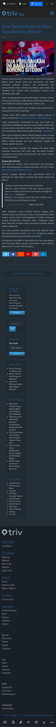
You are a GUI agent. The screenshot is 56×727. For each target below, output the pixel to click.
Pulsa (4, 582)
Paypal (5, 617)
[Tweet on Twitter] (6, 254)
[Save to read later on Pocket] (35, 254)
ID (47, 4)
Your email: (13, 343)
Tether (5, 666)
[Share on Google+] (28, 254)
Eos (4, 659)
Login (24, 4)
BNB (4, 684)
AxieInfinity (7, 708)
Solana (5, 624)
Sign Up (38, 4)
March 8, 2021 (36, 204)
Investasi (12, 491)
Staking (5, 557)
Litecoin (6, 669)
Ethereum (7, 638)
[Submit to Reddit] (20, 254)
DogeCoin (7, 687)
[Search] (12, 329)
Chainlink (6, 691)
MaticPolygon (8, 694)
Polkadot (6, 673)
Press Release (14, 499)
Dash (4, 663)
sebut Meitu (48, 131)
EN (52, 4)
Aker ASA (32, 233)
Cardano (6, 648)
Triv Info (12, 514)
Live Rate (6, 546)
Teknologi (13, 507)
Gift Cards (7, 571)
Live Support (10, 4)
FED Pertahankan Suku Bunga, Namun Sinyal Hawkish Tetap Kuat (16, 438)
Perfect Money (9, 610)
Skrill (4, 614)
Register (17, 313)
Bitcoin (5, 635)
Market (5, 560)
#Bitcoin (11, 194)
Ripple (5, 645)
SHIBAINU (7, 705)
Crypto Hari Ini (14, 483)
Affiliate (5, 567)
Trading (12, 512)
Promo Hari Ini (14, 501)
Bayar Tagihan (9, 588)
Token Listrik (8, 585)
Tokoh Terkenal (15, 509)
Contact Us (7, 599)
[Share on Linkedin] (43, 254)
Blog (52, 722)
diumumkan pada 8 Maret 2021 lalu (17, 170)
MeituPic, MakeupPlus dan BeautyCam (34, 118)
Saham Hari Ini (14, 504)
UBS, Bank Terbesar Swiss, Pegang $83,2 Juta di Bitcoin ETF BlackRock (15, 409)
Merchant (6, 564)
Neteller (6, 621)
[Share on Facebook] (13, 254)
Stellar (5, 642)
